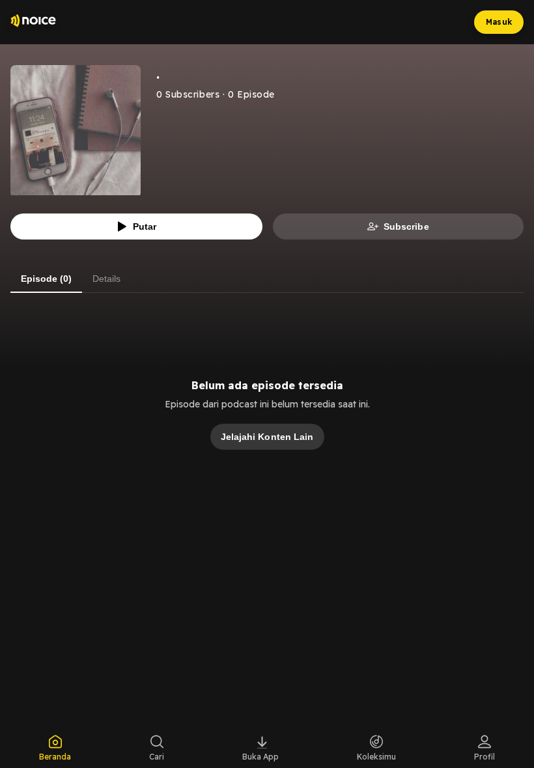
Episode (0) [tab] (46, 278)
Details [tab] (106, 278)
